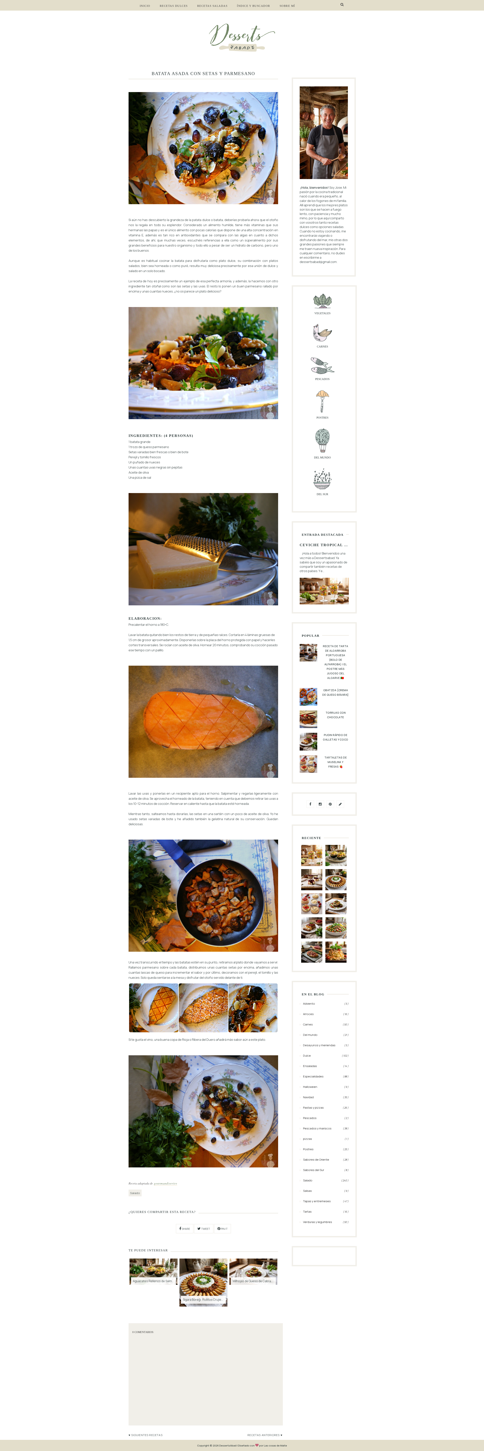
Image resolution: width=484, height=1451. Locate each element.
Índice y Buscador (253, 5)
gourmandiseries (165, 1183)
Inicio (145, 5)
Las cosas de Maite (275, 1445)
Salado (135, 1193)
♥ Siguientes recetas (146, 1435)
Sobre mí (287, 5)
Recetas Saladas (212, 5)
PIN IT (224, 1229)
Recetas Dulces (174, 5)
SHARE (185, 1229)
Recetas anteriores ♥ (264, 1435)
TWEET (205, 1229)
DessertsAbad (227, 1445)
